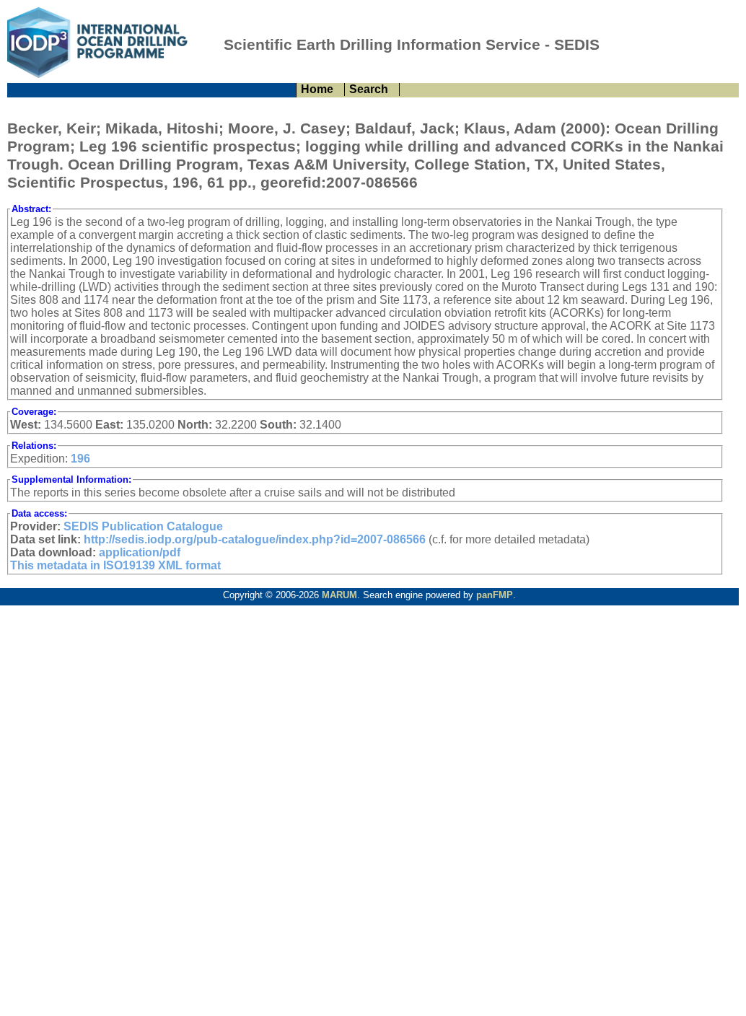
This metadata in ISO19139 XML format (115, 565)
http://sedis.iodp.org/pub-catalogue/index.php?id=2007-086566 (255, 539)
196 (80, 458)
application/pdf (139, 552)
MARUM (339, 595)
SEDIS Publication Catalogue (143, 526)
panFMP (494, 595)
